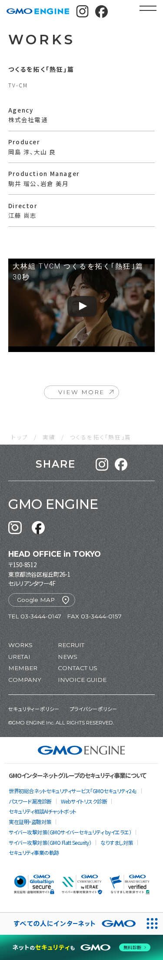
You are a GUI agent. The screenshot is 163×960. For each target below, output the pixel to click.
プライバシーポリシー (93, 708)
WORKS (20, 644)
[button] (102, 464)
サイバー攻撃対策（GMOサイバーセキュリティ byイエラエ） (70, 832)
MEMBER (22, 667)
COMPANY (24, 679)
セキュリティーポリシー (34, 708)
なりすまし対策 (116, 842)
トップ (19, 437)
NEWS (67, 656)
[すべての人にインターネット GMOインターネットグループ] (70, 924)
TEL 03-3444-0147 (34, 616)
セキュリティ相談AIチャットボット (43, 811)
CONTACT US (77, 667)
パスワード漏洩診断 (30, 801)
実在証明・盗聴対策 (30, 821)
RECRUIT (71, 644)
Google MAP (36, 599)
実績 (49, 437)
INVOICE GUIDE (82, 679)
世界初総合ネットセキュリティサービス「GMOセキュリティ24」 (73, 790)
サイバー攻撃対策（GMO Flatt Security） (50, 842)
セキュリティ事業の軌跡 (34, 852)
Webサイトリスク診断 (84, 801)
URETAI (19, 656)
